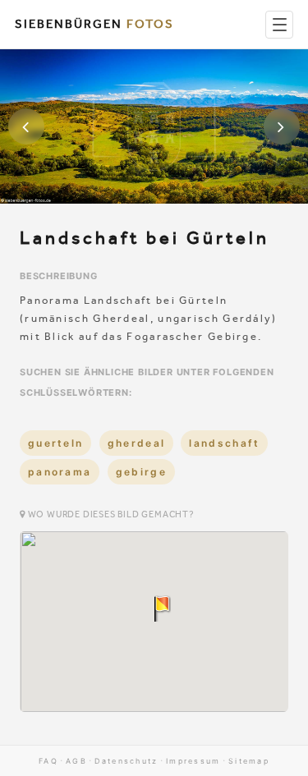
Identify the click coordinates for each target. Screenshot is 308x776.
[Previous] (26, 126)
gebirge (141, 472)
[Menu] (279, 25)
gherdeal (136, 443)
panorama (59, 472)
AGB (76, 760)
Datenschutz (126, 760)
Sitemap (248, 760)
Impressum (193, 760)
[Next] (282, 126)
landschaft (224, 443)
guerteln (55, 443)
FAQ (48, 760)
